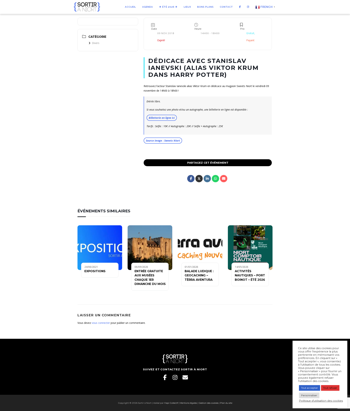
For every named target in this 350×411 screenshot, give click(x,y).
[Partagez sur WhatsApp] (215, 178)
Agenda (147, 6)
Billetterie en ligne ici (162, 117)
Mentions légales (188, 403)
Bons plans (205, 6)
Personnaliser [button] (309, 395)
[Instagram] (175, 377)
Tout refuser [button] (330, 387)
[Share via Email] (223, 178)
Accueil (130, 6)
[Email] (185, 377)
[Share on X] (199, 178)
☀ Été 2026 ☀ (168, 6)
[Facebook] (165, 377)
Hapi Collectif (171, 403)
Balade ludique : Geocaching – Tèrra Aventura (199, 275)
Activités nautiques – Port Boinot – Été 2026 (250, 275)
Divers (95, 43)
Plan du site (226, 403)
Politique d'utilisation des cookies (321, 400)
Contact (226, 6)
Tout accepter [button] (309, 387)
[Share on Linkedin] (207, 178)
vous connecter (101, 323)
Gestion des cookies (208, 403)
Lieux (187, 6)
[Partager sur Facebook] (191, 178)
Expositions (95, 271)
